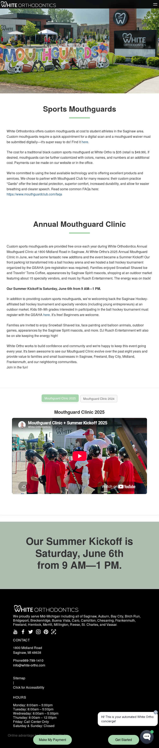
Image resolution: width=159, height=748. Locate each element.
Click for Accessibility (28, 687)
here (85, 141)
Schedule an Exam (31, 671)
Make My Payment (52, 739)
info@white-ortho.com (29, 665)
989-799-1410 (33, 660)
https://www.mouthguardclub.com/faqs (34, 194)
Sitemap (19, 678)
